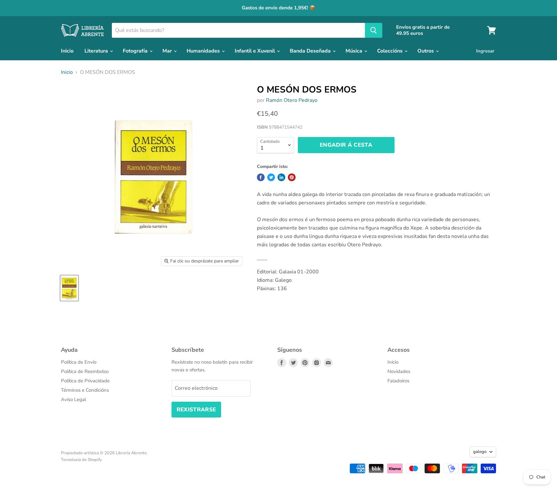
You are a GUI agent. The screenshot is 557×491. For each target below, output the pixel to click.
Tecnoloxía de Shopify (81, 460)
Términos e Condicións (85, 390)
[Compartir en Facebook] (261, 177)
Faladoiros (398, 381)
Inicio (67, 50)
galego (479, 452)
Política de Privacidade (85, 381)
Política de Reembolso (85, 371)
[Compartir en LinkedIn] (281, 177)
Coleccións (390, 50)
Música (355, 50)
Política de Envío (78, 362)
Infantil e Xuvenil (255, 50)
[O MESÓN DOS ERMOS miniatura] (69, 288)
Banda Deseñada (311, 50)
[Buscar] (373, 30)
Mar (167, 50)
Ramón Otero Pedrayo (292, 100)
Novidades (398, 371)
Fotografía (136, 50)
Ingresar (485, 51)
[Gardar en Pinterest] (292, 177)
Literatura (96, 50)
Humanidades (204, 50)
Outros (426, 50)
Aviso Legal (73, 399)
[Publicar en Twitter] (271, 177)
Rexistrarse (196, 409)
